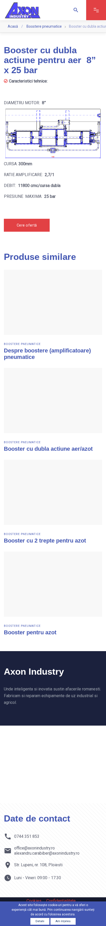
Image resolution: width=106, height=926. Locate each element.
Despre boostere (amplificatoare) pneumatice (47, 353)
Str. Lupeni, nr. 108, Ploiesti (38, 864)
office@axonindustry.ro (34, 848)
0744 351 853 (26, 836)
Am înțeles (63, 921)
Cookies (33, 900)
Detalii (40, 921)
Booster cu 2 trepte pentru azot (45, 540)
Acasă (13, 26)
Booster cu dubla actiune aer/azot (48, 449)
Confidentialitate (61, 900)
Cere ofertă (27, 225)
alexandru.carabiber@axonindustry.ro (47, 853)
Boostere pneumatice (44, 26)
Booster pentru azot (30, 632)
